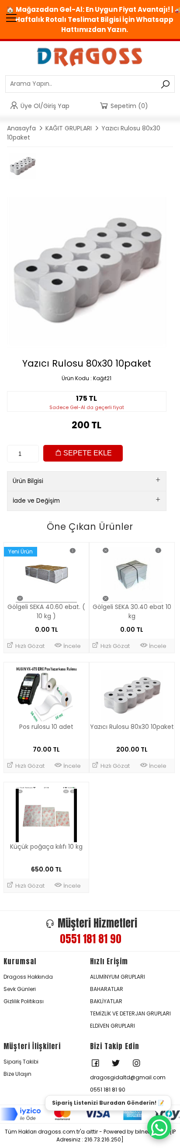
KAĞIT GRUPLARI (68, 128)
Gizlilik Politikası (23, 1001)
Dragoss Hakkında (28, 976)
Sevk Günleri (19, 989)
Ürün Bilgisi (28, 481)
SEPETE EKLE (87, 453)
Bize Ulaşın (17, 1074)
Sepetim (129, 106)
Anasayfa (21, 128)
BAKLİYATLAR (106, 1001)
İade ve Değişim (36, 501)
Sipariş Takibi (20, 1061)
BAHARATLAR (106, 989)
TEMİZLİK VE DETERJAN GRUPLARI (130, 1013)
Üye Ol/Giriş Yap (45, 106)
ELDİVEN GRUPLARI (112, 1025)
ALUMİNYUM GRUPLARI (117, 976)
